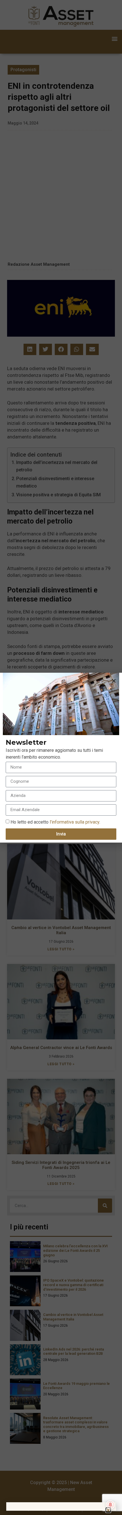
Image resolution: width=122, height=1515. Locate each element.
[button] (113, 680)
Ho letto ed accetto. (55, 821)
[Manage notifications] (110, 1504)
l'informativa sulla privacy (74, 821)
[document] (61, 757)
